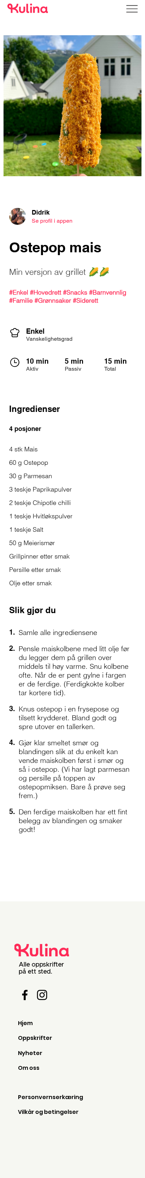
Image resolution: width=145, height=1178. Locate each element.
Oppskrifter (35, 1038)
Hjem (25, 1023)
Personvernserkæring (50, 1097)
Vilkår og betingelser (48, 1112)
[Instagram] (42, 995)
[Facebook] (25, 995)
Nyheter (30, 1053)
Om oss (28, 1068)
